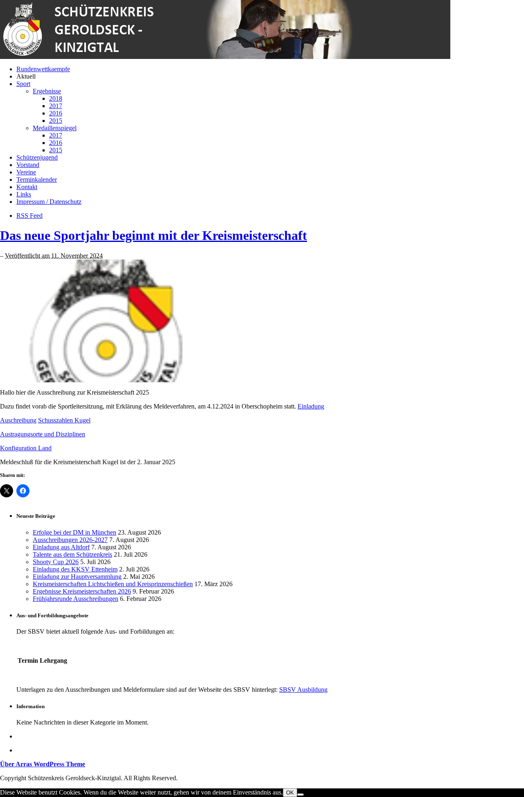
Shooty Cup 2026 (56, 561)
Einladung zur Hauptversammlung (77, 576)
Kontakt (26, 186)
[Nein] (300, 794)
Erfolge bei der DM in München (74, 532)
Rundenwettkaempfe (43, 68)
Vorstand (27, 164)
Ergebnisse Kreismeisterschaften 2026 (82, 591)
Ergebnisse (47, 91)
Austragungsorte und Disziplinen (42, 434)
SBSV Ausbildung (303, 689)
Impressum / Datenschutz (48, 201)
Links (23, 194)
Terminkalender (36, 179)
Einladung (311, 406)
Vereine (26, 172)
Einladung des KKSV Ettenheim (75, 569)
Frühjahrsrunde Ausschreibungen (75, 598)
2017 (55, 105)
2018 (55, 98)
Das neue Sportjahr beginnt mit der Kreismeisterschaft (153, 235)
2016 (55, 113)
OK (290, 793)
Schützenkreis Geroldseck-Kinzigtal (225, 29)
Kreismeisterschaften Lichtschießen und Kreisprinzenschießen (113, 583)
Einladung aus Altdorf (61, 547)
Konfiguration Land (26, 448)
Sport (23, 83)
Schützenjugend (37, 157)
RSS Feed (29, 215)
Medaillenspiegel (55, 127)
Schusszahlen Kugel (64, 420)
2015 (55, 120)
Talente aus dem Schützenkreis (72, 554)
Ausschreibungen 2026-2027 (70, 539)
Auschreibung (18, 420)
